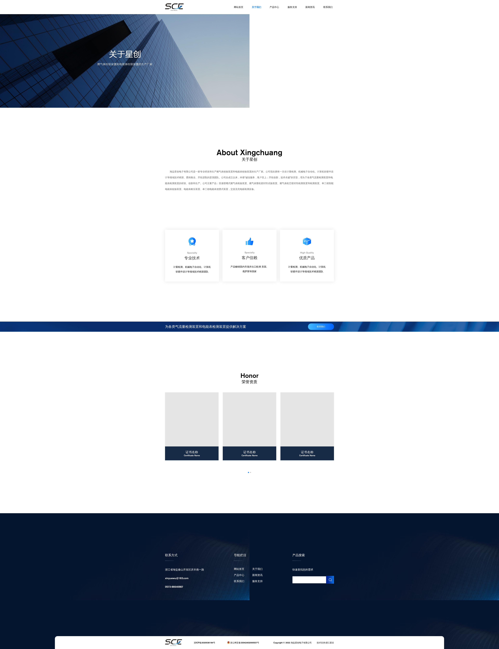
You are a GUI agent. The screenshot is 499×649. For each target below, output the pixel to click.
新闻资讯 (310, 7)
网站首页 (238, 7)
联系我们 (328, 7)
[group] (192, 426)
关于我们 (256, 7)
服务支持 (292, 7)
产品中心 (274, 7)
